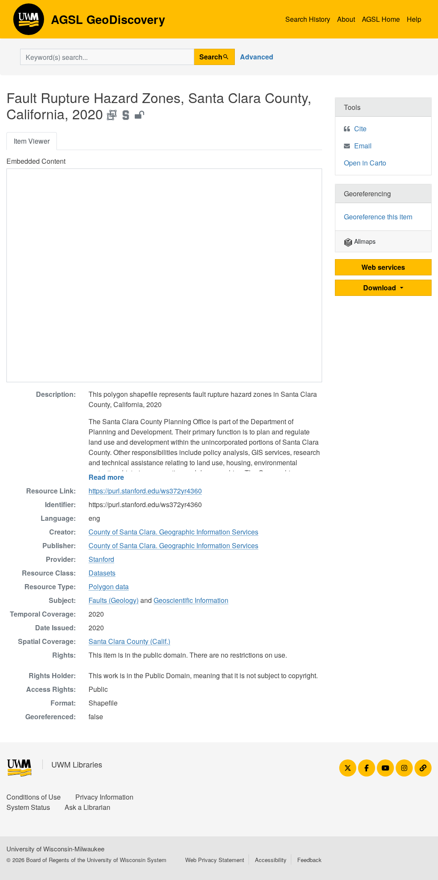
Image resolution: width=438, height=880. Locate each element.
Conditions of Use (33, 797)
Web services (383, 267)
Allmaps (364, 241)
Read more (106, 477)
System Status (28, 807)
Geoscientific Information (191, 600)
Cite (360, 128)
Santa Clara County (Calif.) (129, 641)
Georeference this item (378, 216)
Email (363, 146)
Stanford (101, 559)
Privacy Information (104, 797)
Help (414, 19)
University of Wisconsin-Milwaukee (55, 848)
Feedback (309, 860)
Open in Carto (365, 163)
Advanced (256, 57)
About (346, 19)
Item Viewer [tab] (32, 141)
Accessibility (271, 860)
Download (380, 287)
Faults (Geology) (114, 600)
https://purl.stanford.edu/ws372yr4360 (145, 491)
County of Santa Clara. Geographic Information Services (173, 532)
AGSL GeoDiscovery (28, 22)
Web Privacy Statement (214, 860)
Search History (307, 19)
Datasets (102, 573)
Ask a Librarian (87, 807)
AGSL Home (381, 19)
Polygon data (109, 586)
